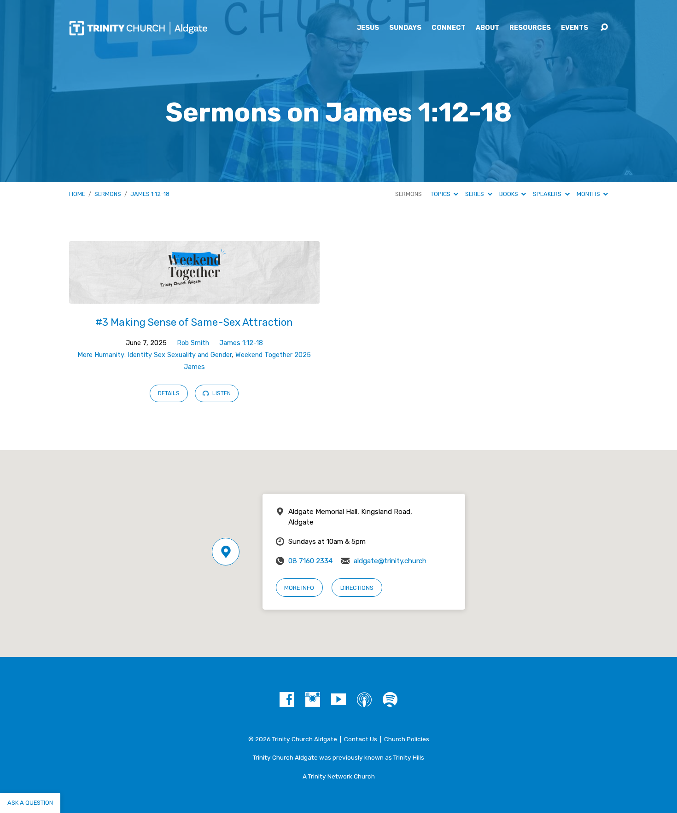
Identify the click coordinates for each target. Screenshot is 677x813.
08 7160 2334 (310, 561)
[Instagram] (312, 699)
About (487, 28)
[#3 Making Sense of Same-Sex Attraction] (194, 296)
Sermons (107, 193)
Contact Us (360, 739)
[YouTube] (338, 699)
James (194, 367)
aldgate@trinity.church (390, 561)
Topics (441, 193)
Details (169, 393)
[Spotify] (390, 699)
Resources (530, 28)
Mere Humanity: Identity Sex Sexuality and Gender (154, 355)
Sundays (405, 28)
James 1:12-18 (149, 193)
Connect (449, 28)
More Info (299, 587)
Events (574, 28)
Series (475, 193)
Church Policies (406, 739)
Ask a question (30, 802)
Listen (221, 393)
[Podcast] (364, 699)
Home (77, 193)
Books (509, 193)
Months (589, 193)
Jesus (368, 28)
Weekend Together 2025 (273, 355)
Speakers (548, 193)
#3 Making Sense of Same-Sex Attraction (194, 322)
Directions (357, 587)
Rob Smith (193, 343)
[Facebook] (287, 699)
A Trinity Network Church (339, 776)
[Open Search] (604, 27)
